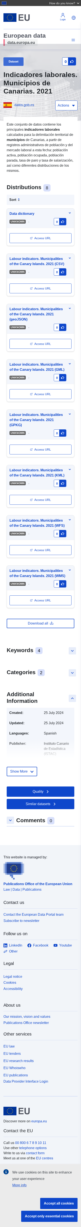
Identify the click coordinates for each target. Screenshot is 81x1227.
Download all (38, 623)
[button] (65, 3)
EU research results (18, 1061)
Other (13, 951)
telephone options (33, 1148)
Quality (38, 791)
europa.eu (39, 1121)
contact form (35, 1153)
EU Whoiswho (14, 1068)
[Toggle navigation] (73, 40)
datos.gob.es (24, 105)
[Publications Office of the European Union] (38, 870)
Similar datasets (38, 804)
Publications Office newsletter (26, 1023)
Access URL (42, 238)
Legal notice (12, 976)
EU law (9, 1046)
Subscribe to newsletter (21, 921)
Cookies (9, 982)
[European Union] (38, 1111)
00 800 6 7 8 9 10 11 (30, 1143)
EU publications (15, 1075)
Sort (12, 200)
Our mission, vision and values (26, 1016)
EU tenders (12, 1053)
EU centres (44, 1158)
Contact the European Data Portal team (33, 914)
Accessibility (13, 989)
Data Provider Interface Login (25, 1081)
